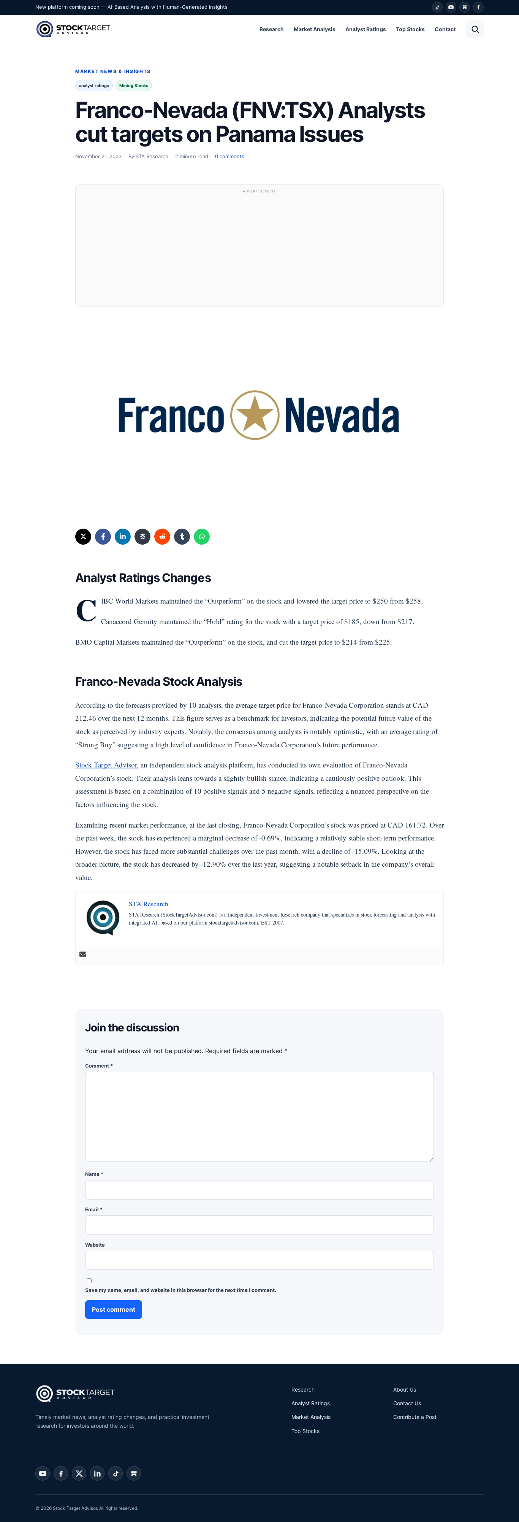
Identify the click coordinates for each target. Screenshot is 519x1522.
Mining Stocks (133, 85)
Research (272, 29)
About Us (404, 1389)
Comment (99, 1066)
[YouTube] (451, 7)
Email (94, 1209)
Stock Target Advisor (106, 764)
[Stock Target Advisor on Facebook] (61, 1473)
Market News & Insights (113, 71)
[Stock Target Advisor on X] (79, 1473)
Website (95, 1245)
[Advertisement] (259, 249)
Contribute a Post (415, 1417)
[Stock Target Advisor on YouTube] (42, 1473)
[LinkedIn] (123, 537)
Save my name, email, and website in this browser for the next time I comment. (180, 1290)
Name (94, 1174)
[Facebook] (478, 7)
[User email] (82, 954)
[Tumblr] (182, 537)
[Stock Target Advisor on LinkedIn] (97, 1473)
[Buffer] (142, 537)
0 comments (229, 156)
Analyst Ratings (365, 29)
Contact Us (407, 1403)
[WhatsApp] (202, 537)
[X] (83, 537)
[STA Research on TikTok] (115, 1473)
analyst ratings (94, 85)
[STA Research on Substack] (134, 1473)
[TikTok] (437, 7)
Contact (445, 29)
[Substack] (464, 7)
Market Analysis (314, 29)
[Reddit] (162, 537)
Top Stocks (410, 29)
